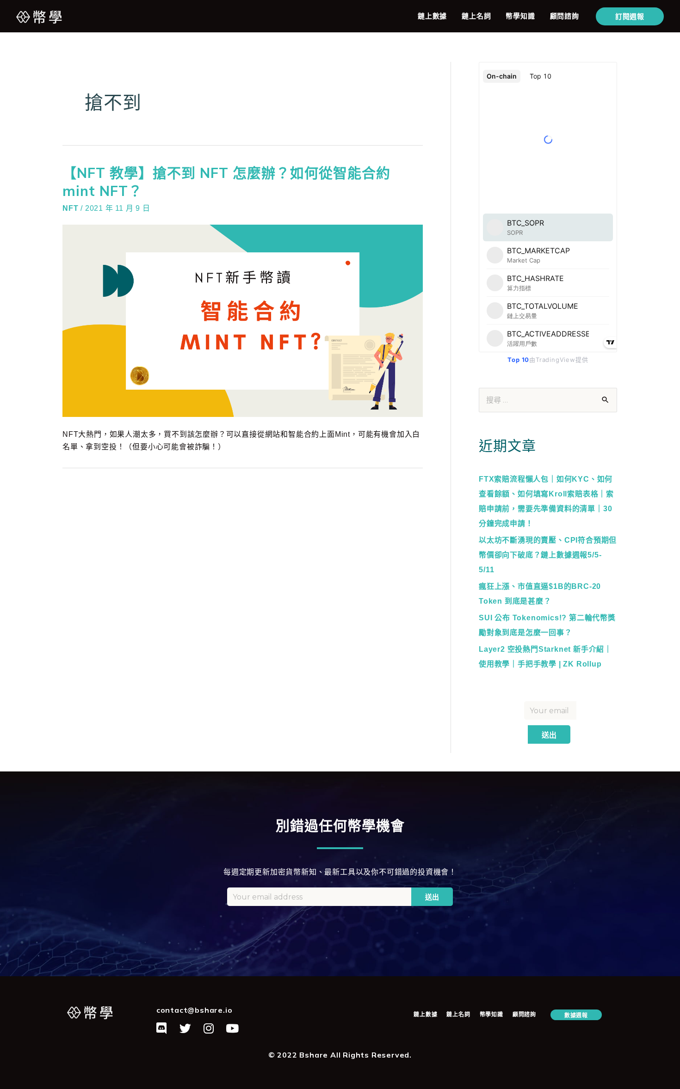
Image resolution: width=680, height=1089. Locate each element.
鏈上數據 (432, 16)
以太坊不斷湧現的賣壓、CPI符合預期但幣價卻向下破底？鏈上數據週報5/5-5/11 (548, 555)
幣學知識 (520, 16)
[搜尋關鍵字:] (548, 400)
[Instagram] (208, 1028)
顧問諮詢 (564, 16)
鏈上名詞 (476, 16)
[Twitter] (185, 1028)
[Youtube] (232, 1028)
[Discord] (161, 1028)
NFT (70, 208)
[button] (576, 1014)
